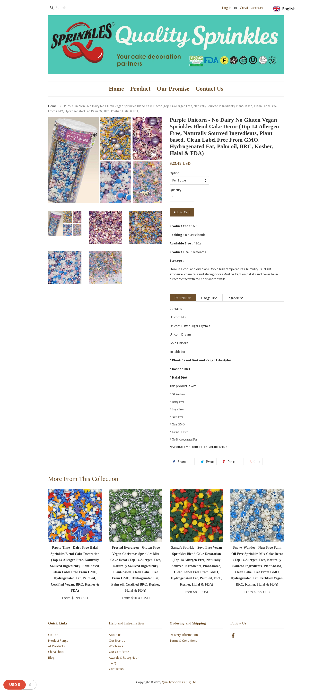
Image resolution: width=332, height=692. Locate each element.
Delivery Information (184, 635)
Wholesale (116, 646)
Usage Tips (209, 298)
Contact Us (209, 89)
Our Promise (173, 89)
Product (140, 89)
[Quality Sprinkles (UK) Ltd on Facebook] (233, 636)
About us (115, 635)
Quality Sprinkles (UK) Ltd (179, 682)
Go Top (53, 635)
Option (174, 173)
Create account (252, 7)
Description (183, 297)
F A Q (112, 663)
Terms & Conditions (183, 641)
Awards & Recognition (124, 658)
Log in (227, 7)
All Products (56, 646)
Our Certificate (119, 652)
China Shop (56, 652)
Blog (51, 658)
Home (116, 89)
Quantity (175, 190)
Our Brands (117, 641)
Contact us (116, 669)
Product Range (58, 641)
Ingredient (235, 298)
